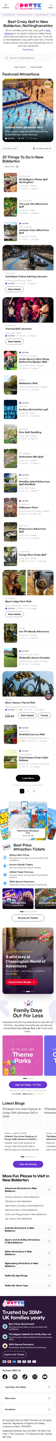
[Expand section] (49, 1229)
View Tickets (20, 67)
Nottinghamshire (25, 15)
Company (10, 1409)
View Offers (36, 67)
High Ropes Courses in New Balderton (24, 1205)
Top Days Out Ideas (15, 1387)
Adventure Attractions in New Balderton (21, 1189)
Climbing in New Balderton (18, 1201)
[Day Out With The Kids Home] (28, 6)
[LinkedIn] (14, 1377)
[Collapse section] (49, 1189)
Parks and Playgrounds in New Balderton (26, 1214)
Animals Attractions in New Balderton (19, 1229)
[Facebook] (4, 1377)
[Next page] (34, 791)
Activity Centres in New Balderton (22, 1197)
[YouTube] (44, 1377)
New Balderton (42, 15)
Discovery (10, 1398)
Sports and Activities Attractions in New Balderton (22, 1241)
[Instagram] (34, 1377)
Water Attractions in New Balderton (18, 1253)
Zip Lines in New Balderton (18, 1218)
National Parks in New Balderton (21, 1210)
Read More (28, 49)
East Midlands (8, 15)
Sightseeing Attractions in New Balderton (21, 1264)
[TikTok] (24, 1377)
